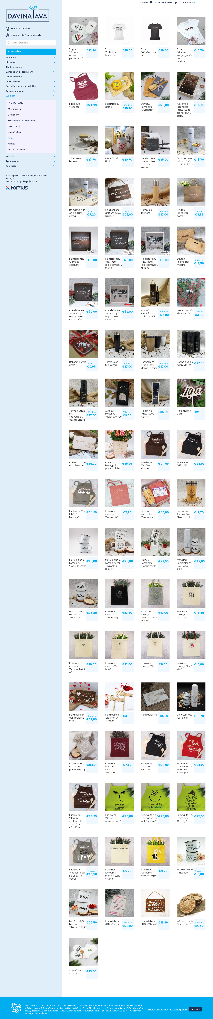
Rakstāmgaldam (14, 91)
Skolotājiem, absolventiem (21, 120)
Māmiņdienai (14, 109)
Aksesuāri (11, 62)
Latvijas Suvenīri (14, 77)
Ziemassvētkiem (16, 149)
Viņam (11, 143)
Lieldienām (13, 114)
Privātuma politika (178, 1009)
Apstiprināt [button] (196, 1009)
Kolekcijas (11, 166)
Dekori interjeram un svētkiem (21, 86)
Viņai (10, 138)
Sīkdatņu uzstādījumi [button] (158, 1009)
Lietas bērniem (13, 81)
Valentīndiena (15, 51)
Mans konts (187, 2)
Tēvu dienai (14, 126)
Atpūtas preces (14, 67)
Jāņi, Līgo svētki (15, 103)
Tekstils (10, 156)
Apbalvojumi (12, 161)
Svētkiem (10, 96)
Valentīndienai (15, 132)
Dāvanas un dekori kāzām (19, 72)
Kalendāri (11, 58)
